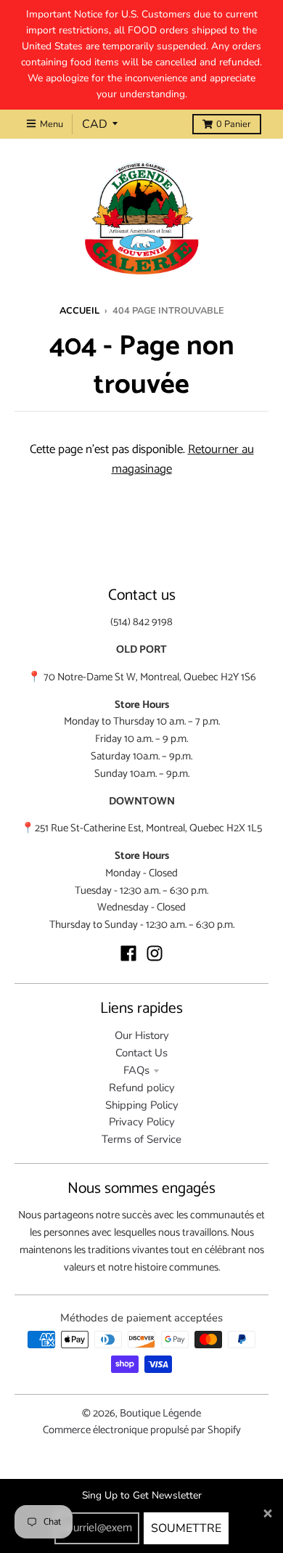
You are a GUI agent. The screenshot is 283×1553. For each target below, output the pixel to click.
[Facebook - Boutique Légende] (128, 953)
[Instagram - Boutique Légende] (154, 953)
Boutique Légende (160, 1413)
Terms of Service (141, 1139)
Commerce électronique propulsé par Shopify (142, 1430)
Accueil (79, 310)
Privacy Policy (142, 1121)
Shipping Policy (142, 1105)
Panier (233, 124)
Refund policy (142, 1087)
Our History (142, 1035)
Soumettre (186, 1528)
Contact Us (141, 1052)
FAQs (136, 1070)
